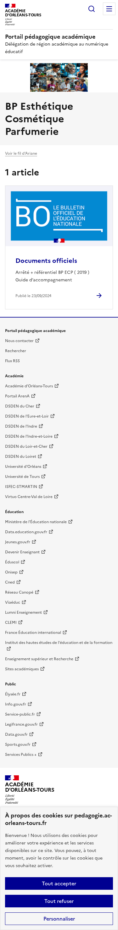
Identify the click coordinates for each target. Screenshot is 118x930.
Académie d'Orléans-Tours (29, 386)
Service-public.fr (20, 714)
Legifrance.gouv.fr (21, 724)
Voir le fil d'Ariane (21, 153)
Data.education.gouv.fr (26, 532)
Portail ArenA (17, 396)
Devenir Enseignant (22, 552)
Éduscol (12, 562)
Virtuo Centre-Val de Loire (29, 497)
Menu (109, 9)
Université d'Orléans (23, 466)
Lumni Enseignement (23, 612)
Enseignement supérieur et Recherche (39, 659)
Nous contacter (19, 341)
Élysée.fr (12, 694)
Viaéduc (12, 602)
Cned (10, 582)
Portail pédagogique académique (50, 36)
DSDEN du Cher (19, 406)
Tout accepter (59, 883)
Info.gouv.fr (15, 704)
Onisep (11, 572)
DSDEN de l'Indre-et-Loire (29, 436)
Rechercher (91, 9)
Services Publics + (21, 754)
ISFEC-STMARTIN (21, 487)
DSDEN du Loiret (20, 456)
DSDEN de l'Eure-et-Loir (27, 416)
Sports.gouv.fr (18, 744)
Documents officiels (46, 260)
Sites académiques (22, 669)
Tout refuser (59, 901)
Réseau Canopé (19, 592)
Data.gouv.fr (16, 734)
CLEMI (11, 622)
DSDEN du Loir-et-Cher (26, 446)
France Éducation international (33, 632)
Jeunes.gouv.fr (17, 542)
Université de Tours (22, 476)
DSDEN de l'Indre (21, 426)
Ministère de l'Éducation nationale (36, 522)
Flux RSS (12, 361)
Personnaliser (59, 918)
